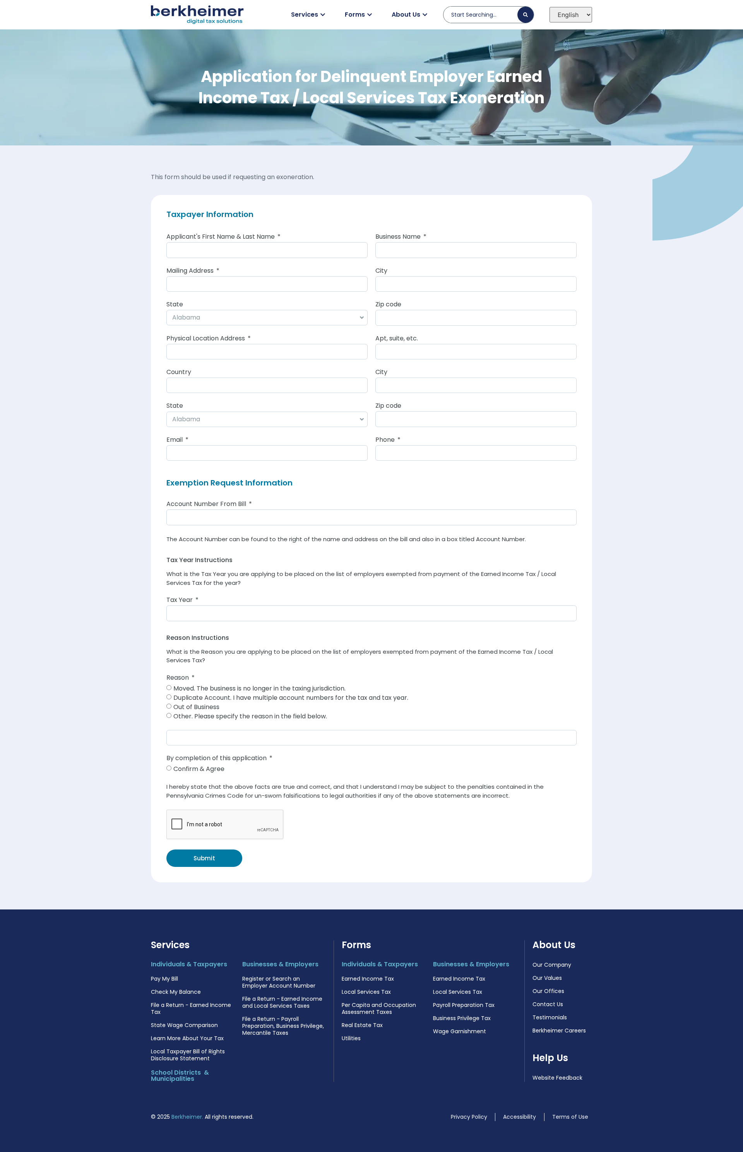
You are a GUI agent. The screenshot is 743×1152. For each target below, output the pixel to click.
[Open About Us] (425, 15)
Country (178, 372)
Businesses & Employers (280, 964)
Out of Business (196, 706)
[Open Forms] (369, 15)
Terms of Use (570, 1117)
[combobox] (483, 15)
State (174, 305)
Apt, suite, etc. (396, 339)
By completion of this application (217, 758)
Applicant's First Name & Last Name (221, 237)
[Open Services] (322, 15)
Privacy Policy (469, 1117)
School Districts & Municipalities (180, 1075)
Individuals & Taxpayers (189, 964)
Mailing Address (190, 271)
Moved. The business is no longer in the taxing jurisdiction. (259, 688)
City (381, 271)
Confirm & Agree (198, 768)
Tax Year (180, 600)
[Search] (525, 15)
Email (175, 440)
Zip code (388, 305)
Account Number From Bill (207, 504)
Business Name (398, 237)
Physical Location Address (206, 339)
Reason (178, 678)
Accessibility (519, 1117)
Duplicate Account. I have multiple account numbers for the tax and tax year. (290, 697)
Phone (385, 440)
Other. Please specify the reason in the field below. (250, 715)
